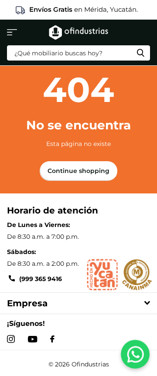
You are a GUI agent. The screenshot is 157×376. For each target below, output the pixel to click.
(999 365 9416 (40, 279)
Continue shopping (78, 171)
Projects (12, 32)
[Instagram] (11, 339)
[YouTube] (32, 339)
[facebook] (52, 338)
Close (78, 303)
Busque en (140, 53)
